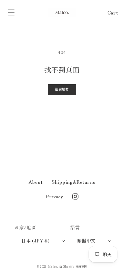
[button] (11, 12)
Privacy (54, 196)
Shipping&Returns (74, 181)
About (36, 181)
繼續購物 (62, 89)
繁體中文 (86, 240)
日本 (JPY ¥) (35, 240)
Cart (112, 12)
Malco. (53, 266)
